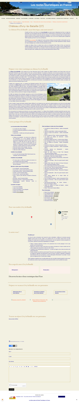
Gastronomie (24, 18)
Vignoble (18, 18)
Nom (10, 351)
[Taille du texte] (15, 366)
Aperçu (35, 366)
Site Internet (11, 361)
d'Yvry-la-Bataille (20, 192)
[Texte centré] (21, 366)
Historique (36, 18)
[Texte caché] (25, 366)
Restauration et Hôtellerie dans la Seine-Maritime (39, 292)
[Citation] (19, 366)
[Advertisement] (16, 49)
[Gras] (10, 366)
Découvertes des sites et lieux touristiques (42, 21)
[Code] (30, 366)
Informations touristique (63, 18)
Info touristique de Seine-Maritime (60, 292)
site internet (57, 192)
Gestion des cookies (39, 395)
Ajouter (11, 389)
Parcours (42, 18)
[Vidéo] (28, 366)
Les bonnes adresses (51, 18)
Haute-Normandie (25, 21)
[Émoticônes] (32, 366)
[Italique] (11, 366)
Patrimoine (31, 18)
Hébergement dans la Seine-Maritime (17, 292)
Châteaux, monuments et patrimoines (60, 21)
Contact (72, 18)
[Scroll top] (76, 399)
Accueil (3, 18)
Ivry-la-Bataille (33, 40)
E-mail (10, 356)
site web (52, 197)
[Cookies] (2, 399)
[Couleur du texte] (17, 366)
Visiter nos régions (10, 18)
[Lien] (23, 366)
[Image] (27, 366)
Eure (31, 21)
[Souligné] (13, 366)
